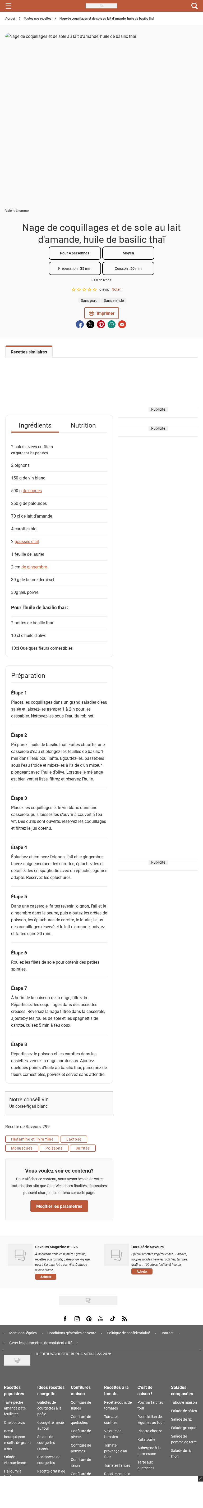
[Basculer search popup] (194, 6)
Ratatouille (146, 1439)
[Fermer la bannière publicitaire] (199, 1482)
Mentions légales (23, 1332)
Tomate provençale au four (115, 1451)
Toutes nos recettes (37, 18)
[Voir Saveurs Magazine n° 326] (20, 1255)
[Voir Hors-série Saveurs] (116, 1255)
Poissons (54, 1148)
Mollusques (22, 1148)
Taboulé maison (184, 1402)
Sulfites (83, 1148)
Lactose (73, 1139)
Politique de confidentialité (128, 1332)
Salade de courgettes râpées (46, 1442)
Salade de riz (181, 1419)
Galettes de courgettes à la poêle (49, 1408)
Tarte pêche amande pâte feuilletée (15, 1408)
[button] (101, 313)
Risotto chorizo (149, 1430)
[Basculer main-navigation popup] (8, 6)
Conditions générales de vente (71, 1332)
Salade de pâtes (184, 1410)
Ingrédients (35, 425)
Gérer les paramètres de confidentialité (40, 1342)
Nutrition (83, 425)
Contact (167, 1332)
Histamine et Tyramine (32, 1139)
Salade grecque (183, 1427)
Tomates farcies (117, 1465)
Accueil (10, 18)
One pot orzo (14, 1422)
